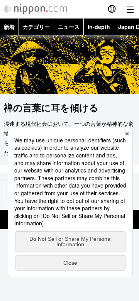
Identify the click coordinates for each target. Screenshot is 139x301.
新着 (9, 26)
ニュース (69, 26)
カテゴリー (36, 26)
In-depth (99, 26)
